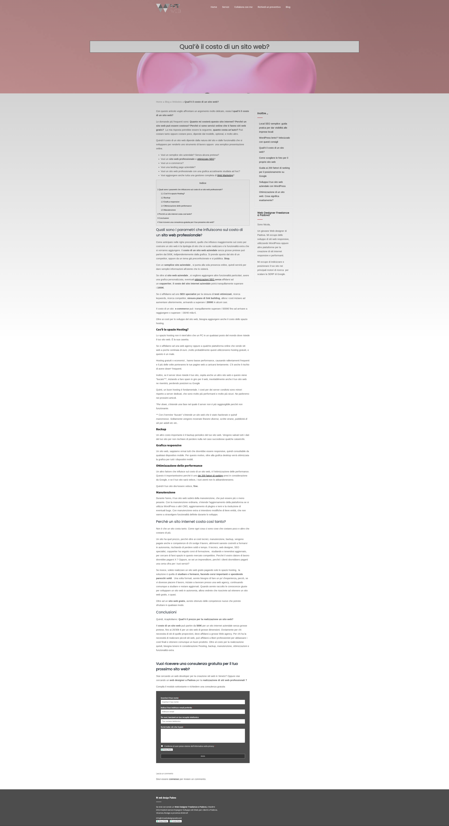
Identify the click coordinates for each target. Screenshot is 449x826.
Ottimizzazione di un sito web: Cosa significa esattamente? (271, 196)
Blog (288, 7)
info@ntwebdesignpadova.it (169, 818)
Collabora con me (243, 7)
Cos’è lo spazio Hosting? (173, 194)
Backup (165, 198)
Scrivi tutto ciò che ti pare (172, 727)
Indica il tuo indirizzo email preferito (177, 708)
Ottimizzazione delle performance (176, 206)
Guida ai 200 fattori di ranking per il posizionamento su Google (274, 172)
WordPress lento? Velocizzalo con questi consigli (274, 139)
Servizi (225, 7)
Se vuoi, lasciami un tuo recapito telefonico (180, 717)
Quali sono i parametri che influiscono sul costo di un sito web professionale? (190, 190)
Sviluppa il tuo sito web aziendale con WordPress (272, 184)
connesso (174, 779)
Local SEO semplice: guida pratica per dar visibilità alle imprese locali (273, 127)
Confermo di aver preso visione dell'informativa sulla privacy (189, 746)
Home (214, 7)
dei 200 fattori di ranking (210, 475)
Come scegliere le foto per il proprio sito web (273, 160)
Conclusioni (163, 218)
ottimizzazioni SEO (205, 279)
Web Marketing (225, 175)
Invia (203, 756)
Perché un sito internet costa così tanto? (174, 214)
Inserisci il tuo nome (170, 698)
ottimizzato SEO (205, 159)
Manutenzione (168, 210)
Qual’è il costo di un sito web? (271, 150)
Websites (177, 102)
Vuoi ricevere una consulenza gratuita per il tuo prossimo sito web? (185, 222)
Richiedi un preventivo (269, 7)
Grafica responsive (170, 202)
